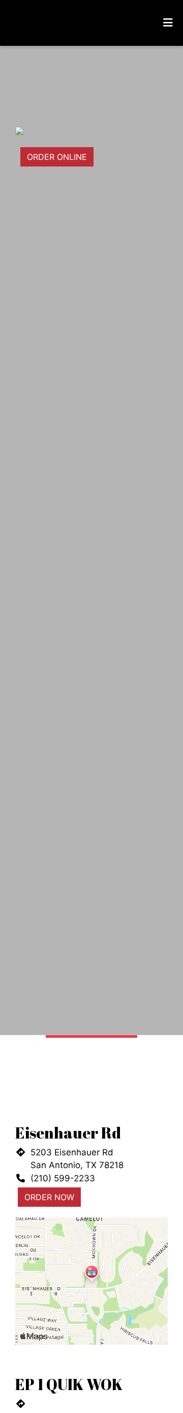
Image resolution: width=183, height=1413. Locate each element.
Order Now (49, 1197)
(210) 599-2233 (62, 1178)
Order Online (57, 157)
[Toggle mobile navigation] (168, 23)
